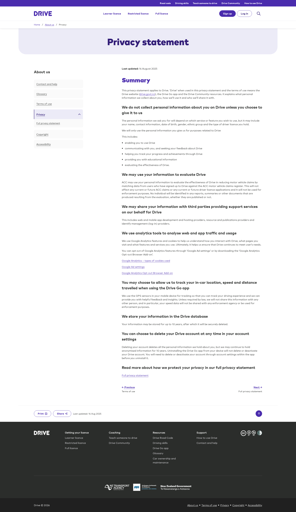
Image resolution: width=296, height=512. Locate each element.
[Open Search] (258, 13)
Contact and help (46, 84)
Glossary (41, 93)
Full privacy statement (48, 123)
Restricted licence (138, 13)
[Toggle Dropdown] (79, 114)
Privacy (40, 114)
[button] (58, 72)
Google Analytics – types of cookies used (146, 260)
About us (49, 24)
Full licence (161, 13)
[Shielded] (259, 432)
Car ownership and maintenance (164, 460)
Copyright (42, 134)
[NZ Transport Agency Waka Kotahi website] (117, 488)
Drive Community (231, 3)
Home (37, 24)
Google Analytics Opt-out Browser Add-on (147, 273)
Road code (165, 3)
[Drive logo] (43, 13)
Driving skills (182, 3)
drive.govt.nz (147, 94)
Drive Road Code (163, 437)
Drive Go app (161, 448)
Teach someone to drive (205, 3)
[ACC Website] (145, 487)
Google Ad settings (133, 266)
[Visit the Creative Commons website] (248, 433)
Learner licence (112, 13)
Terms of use (44, 103)
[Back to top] (259, 413)
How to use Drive (253, 3)
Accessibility (43, 144)
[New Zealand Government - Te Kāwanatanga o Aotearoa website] (175, 487)
